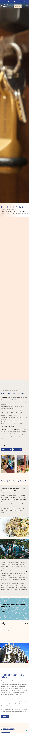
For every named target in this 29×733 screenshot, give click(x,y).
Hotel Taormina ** (6, 450)
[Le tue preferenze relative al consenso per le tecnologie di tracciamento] (26, 730)
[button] (2, 102)
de (25, 1)
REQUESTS (18, 6)
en (27, 1)
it (23, 1)
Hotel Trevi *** (17, 450)
